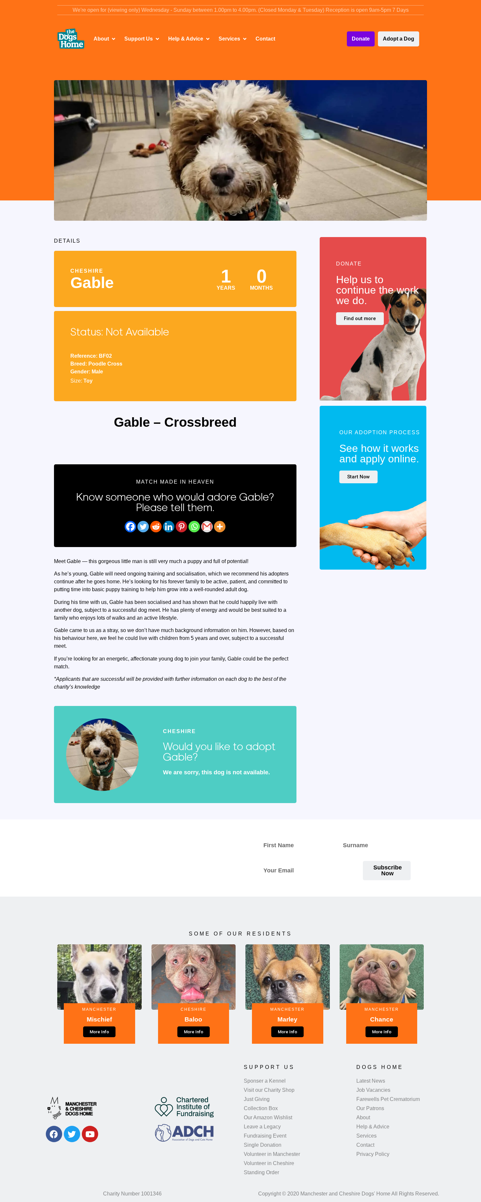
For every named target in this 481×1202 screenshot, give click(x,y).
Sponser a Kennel (265, 1081)
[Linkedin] (168, 526)
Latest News (370, 1081)
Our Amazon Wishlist (268, 1117)
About (363, 1117)
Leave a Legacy (262, 1126)
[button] (105, 38)
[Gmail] (207, 526)
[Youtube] (90, 1134)
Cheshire (86, 271)
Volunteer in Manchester (272, 1154)
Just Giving (257, 1099)
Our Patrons (370, 1108)
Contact (365, 1145)
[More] (219, 526)
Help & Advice (372, 1126)
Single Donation (262, 1145)
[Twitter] (143, 526)
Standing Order (261, 1172)
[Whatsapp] (194, 526)
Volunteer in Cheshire (269, 1163)
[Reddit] (156, 526)
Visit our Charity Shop (269, 1090)
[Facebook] (130, 526)
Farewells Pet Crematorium (388, 1099)
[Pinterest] (181, 526)
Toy (88, 381)
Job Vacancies (373, 1090)
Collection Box (261, 1108)
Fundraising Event (265, 1136)
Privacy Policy (372, 1154)
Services (366, 1136)
